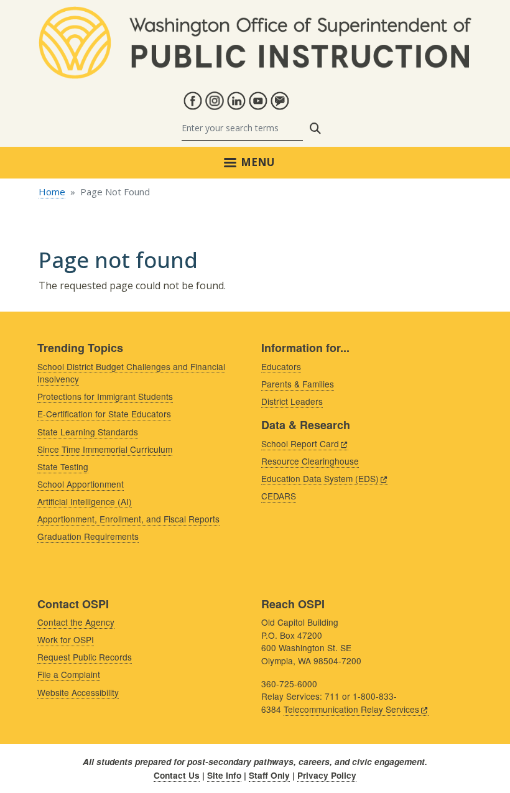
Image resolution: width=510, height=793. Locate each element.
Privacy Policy (326, 775)
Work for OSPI (65, 639)
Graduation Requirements (88, 536)
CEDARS (278, 495)
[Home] (255, 14)
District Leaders (292, 401)
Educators (281, 366)
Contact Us (177, 775)
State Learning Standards (87, 431)
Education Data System (320, 478)
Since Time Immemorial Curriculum (104, 449)
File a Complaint (68, 674)
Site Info (224, 775)
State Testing (62, 466)
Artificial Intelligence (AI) (84, 501)
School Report (300, 443)
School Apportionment (80, 484)
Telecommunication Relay (351, 709)
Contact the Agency (75, 622)
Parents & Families (297, 384)
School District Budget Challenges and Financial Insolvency (131, 373)
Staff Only (269, 775)
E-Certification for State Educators (104, 413)
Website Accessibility (78, 692)
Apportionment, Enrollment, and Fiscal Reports (128, 518)
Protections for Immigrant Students (105, 396)
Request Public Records (84, 657)
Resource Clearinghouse (310, 461)
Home (52, 191)
